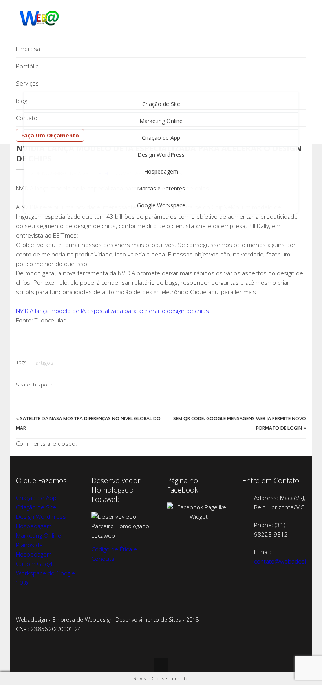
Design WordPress (161, 154)
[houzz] (299, 621)
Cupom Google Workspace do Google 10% (45, 573)
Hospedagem (161, 171)
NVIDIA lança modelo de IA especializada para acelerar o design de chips (112, 311)
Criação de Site (36, 507)
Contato (26, 118)
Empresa (28, 49)
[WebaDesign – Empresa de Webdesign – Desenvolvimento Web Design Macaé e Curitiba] (39, 24)
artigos (44, 362)
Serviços (27, 83)
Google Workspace (161, 205)
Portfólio (27, 66)
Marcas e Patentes (161, 188)
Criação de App (36, 498)
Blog (21, 100)
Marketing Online (38, 535)
